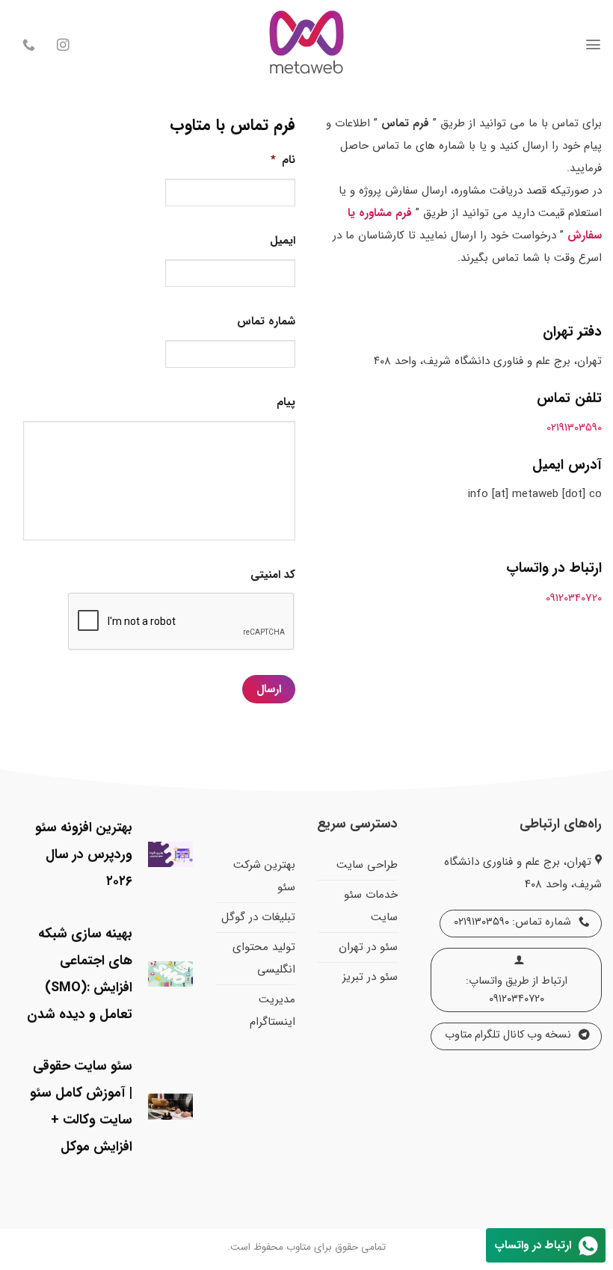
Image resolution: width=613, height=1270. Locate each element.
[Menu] (593, 44)
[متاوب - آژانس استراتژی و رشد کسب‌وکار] (306, 45)
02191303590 (574, 428)
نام (283, 160)
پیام (286, 402)
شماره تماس (266, 322)
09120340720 (574, 598)
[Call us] (29, 46)
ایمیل (282, 241)
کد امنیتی (272, 575)
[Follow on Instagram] (63, 46)
